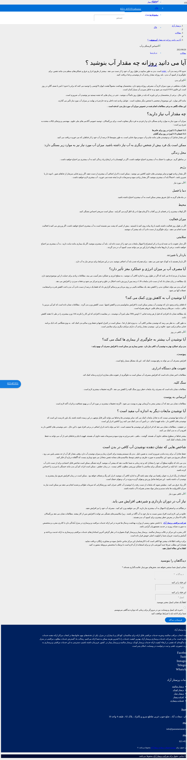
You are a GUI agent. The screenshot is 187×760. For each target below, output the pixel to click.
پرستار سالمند (178, 686)
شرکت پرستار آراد (161, 756)
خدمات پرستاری (177, 701)
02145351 (12, 383)
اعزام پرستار (178, 697)
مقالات (183, 53)
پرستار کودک (178, 690)
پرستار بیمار (179, 694)
